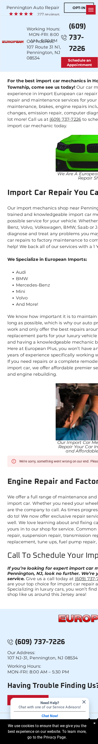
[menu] (91, 10)
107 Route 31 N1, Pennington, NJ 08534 (44, 52)
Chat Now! (50, 716)
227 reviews (48, 14)
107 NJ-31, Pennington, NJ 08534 (42, 658)
